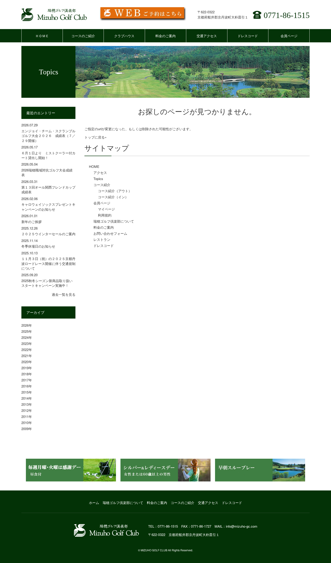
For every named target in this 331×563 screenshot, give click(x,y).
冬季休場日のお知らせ (38, 246)
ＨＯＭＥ (42, 35)
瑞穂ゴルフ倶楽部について (113, 221)
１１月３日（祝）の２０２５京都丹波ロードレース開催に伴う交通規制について (48, 263)
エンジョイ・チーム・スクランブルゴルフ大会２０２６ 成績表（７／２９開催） (48, 135)
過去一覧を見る (63, 294)
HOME (94, 166)
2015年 (26, 392)
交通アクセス (207, 35)
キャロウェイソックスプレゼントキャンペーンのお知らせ (48, 206)
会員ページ (289, 35)
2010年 (26, 422)
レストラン (101, 239)
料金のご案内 (165, 35)
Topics (98, 178)
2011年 (26, 416)
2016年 (26, 386)
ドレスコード (248, 35)
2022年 (26, 349)
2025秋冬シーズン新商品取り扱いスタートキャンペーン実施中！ (47, 283)
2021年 (26, 355)
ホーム (94, 502)
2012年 (26, 410)
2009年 (26, 428)
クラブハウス (124, 35)
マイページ (106, 209)
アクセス (100, 172)
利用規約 (104, 215)
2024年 (26, 337)
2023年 (26, 343)
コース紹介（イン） (113, 196)
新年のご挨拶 (31, 221)
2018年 (26, 374)
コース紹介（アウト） (115, 190)
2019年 (26, 367)
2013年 (26, 404)
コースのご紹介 (83, 35)
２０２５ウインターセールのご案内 (48, 233)
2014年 (26, 398)
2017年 (26, 380)
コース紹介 (101, 184)
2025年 (26, 331)
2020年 (26, 361)
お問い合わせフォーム (110, 233)
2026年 (26, 325)
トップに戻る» (95, 137)
